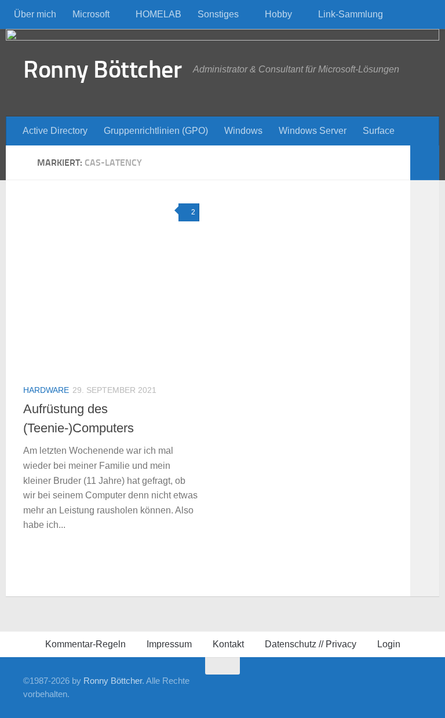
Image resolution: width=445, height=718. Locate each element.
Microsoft (91, 14)
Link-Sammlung (350, 14)
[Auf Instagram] (396, 687)
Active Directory (55, 131)
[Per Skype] (322, 687)
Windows (243, 131)
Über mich (35, 14)
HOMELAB (158, 14)
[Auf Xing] (285, 687)
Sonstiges (218, 14)
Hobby (278, 14)
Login (388, 644)
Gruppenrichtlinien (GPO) (156, 131)
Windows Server (312, 131)
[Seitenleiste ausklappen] (424, 162)
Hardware (46, 390)
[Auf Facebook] (266, 687)
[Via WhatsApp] (378, 687)
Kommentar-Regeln (85, 644)
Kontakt (228, 644)
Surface (379, 131)
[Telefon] (341, 687)
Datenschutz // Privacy (310, 644)
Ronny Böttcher (102, 69)
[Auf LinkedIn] (304, 687)
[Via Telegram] (359, 687)
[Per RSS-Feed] (415, 687)
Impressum (169, 644)
